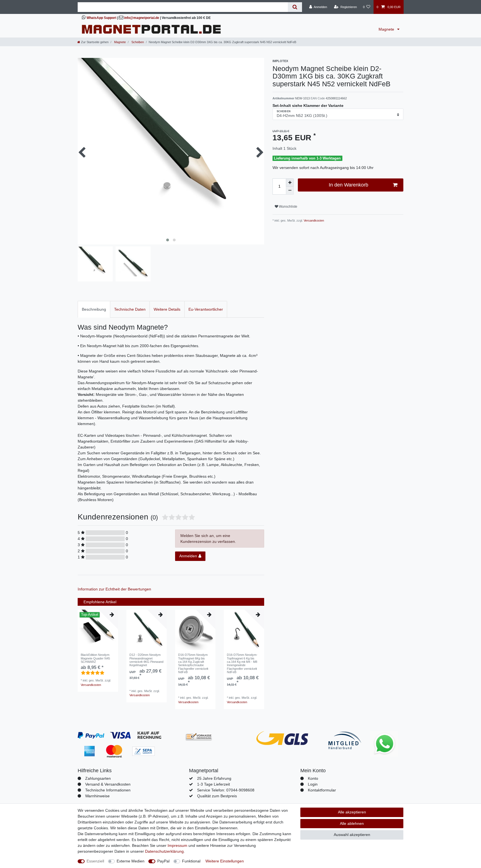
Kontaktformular (322, 790)
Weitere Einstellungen (224, 861)
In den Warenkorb (348, 185)
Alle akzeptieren (352, 812)
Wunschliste (287, 207)
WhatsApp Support (101, 18)
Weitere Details (167, 309)
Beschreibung (94, 309)
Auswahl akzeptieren (352, 834)
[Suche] (295, 7)
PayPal (163, 861)
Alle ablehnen (352, 823)
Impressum (177, 845)
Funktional (191, 861)
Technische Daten (130, 309)
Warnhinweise (97, 796)
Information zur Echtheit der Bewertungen (114, 589)
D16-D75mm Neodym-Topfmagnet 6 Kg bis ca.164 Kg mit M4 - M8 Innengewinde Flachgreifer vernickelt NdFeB (242, 663)
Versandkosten (313, 220)
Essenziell (95, 861)
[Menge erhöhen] (290, 182)
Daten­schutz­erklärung (164, 851)
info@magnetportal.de (141, 18)
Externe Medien (130, 861)
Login (313, 784)
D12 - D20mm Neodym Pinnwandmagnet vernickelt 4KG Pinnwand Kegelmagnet (146, 660)
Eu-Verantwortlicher (205, 309)
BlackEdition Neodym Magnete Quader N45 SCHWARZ (95, 658)
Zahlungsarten (98, 778)
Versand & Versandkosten (108, 784)
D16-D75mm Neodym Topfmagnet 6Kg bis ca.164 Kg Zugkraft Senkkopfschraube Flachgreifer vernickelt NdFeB (193, 663)
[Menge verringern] (290, 191)
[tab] (94, 309)
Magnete (387, 29)
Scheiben (137, 42)
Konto (313, 778)
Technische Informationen (108, 790)
